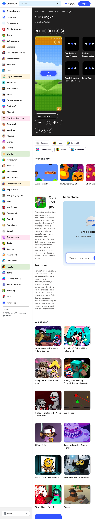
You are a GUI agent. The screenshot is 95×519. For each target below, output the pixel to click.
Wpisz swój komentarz (79, 258)
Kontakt (6, 309)
